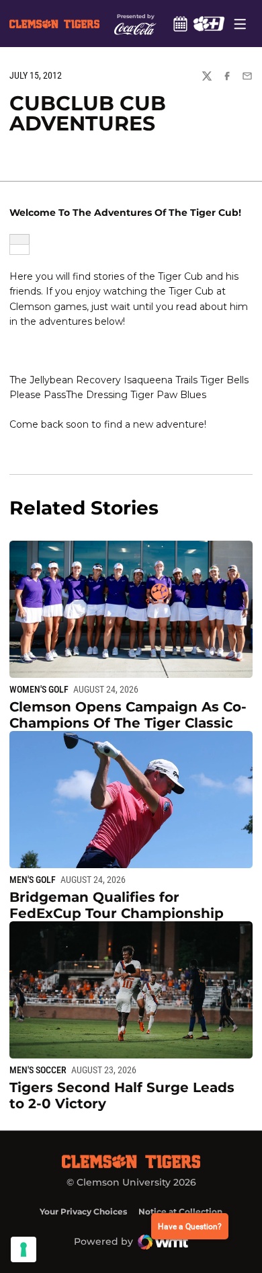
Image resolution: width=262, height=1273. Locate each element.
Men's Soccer (38, 1070)
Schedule (180, 23)
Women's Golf (39, 689)
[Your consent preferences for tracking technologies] (23, 1249)
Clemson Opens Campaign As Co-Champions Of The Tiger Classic (128, 715)
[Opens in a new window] (208, 23)
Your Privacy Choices (83, 1211)
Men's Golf (32, 879)
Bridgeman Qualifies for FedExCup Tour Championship (116, 905)
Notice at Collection (180, 1211)
